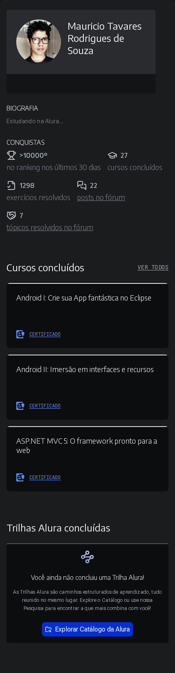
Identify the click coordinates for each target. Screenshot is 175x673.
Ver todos (153, 267)
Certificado (45, 334)
